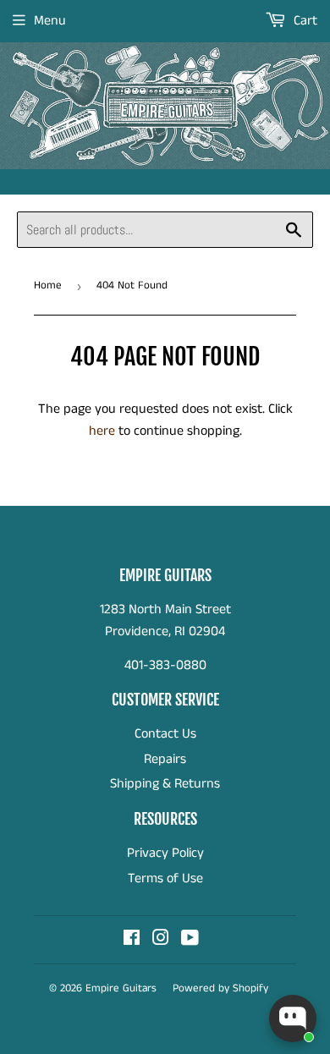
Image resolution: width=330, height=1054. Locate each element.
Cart (303, 20)
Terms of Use (165, 878)
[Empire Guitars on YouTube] (190, 940)
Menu (50, 20)
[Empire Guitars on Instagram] (160, 940)
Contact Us (165, 734)
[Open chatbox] (292, 1018)
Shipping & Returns (165, 783)
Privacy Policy (165, 853)
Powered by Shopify (220, 988)
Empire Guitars (121, 988)
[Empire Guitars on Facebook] (131, 940)
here (102, 431)
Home (48, 285)
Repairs (165, 759)
